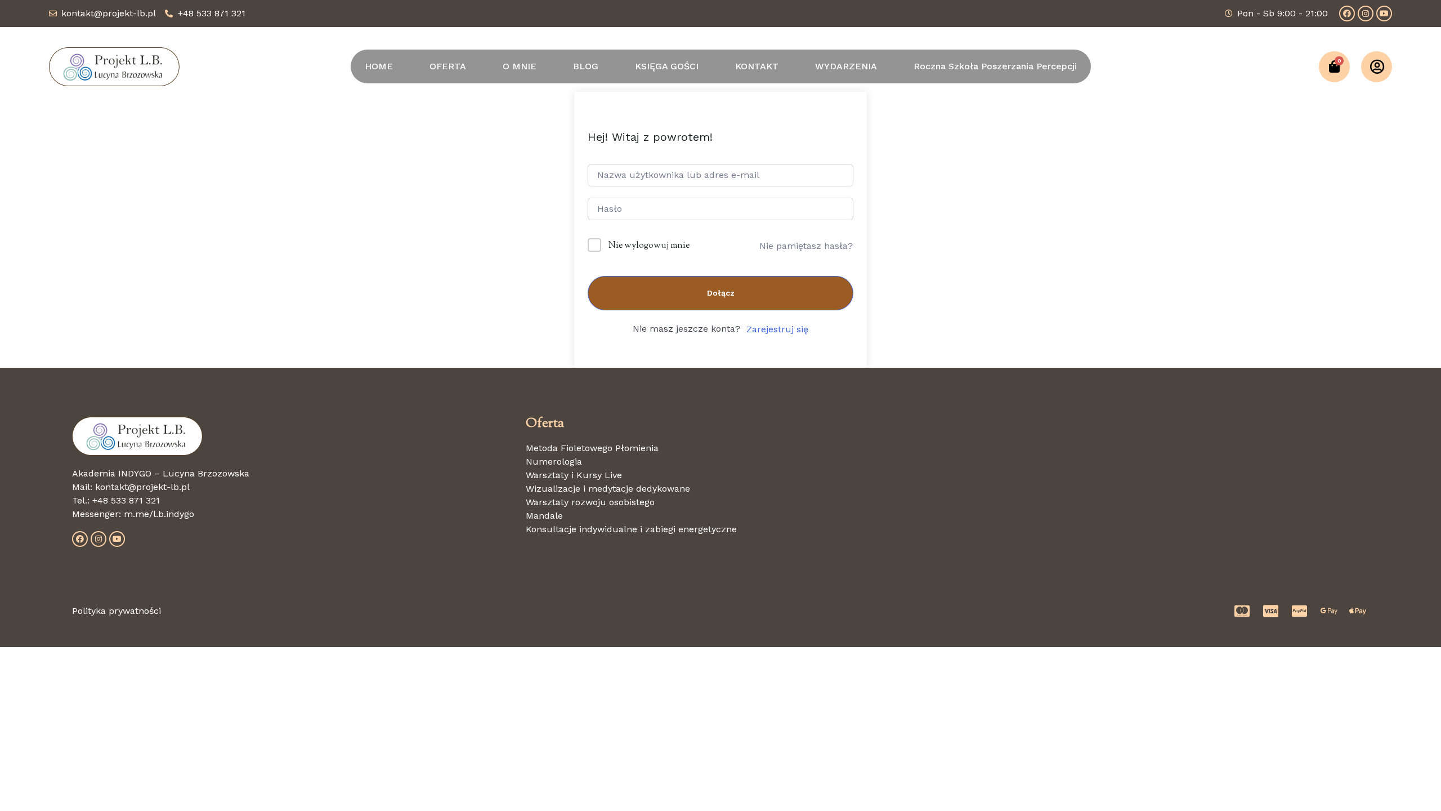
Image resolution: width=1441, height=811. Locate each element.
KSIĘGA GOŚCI (667, 66)
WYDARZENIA (846, 66)
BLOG (585, 66)
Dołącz (721, 292)
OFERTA (447, 66)
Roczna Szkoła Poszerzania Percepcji (995, 66)
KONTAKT (756, 66)
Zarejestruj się (777, 329)
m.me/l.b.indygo (159, 514)
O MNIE (519, 66)
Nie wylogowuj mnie (649, 245)
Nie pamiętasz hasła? (806, 245)
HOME (379, 66)
